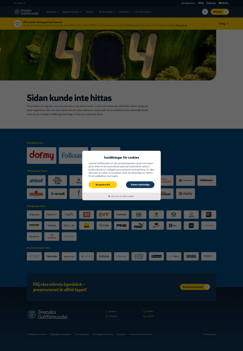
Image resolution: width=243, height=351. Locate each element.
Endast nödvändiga (140, 184)
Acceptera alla (103, 184)
